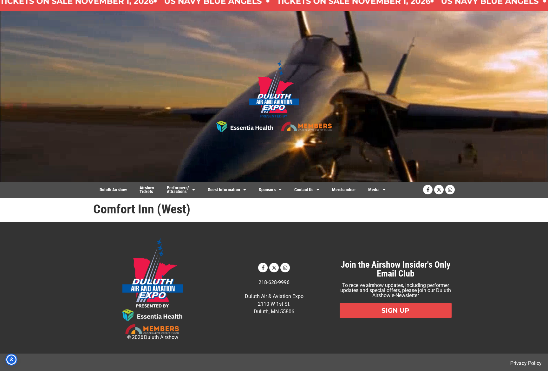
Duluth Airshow (113, 189)
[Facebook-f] (428, 189)
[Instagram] (450, 189)
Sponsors (267, 189)
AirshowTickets (147, 189)
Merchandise (344, 189)
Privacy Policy (526, 363)
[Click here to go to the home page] (152, 286)
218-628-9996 (274, 282)
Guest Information (224, 189)
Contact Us (303, 189)
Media (374, 189)
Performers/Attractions (178, 189)
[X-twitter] (439, 189)
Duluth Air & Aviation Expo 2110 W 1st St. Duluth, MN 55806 (274, 304)
